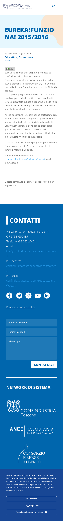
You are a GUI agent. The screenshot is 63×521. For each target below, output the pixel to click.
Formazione (26, 57)
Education (11, 57)
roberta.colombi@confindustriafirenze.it (25, 159)
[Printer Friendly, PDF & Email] (10, 68)
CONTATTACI (44, 365)
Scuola (8, 60)
